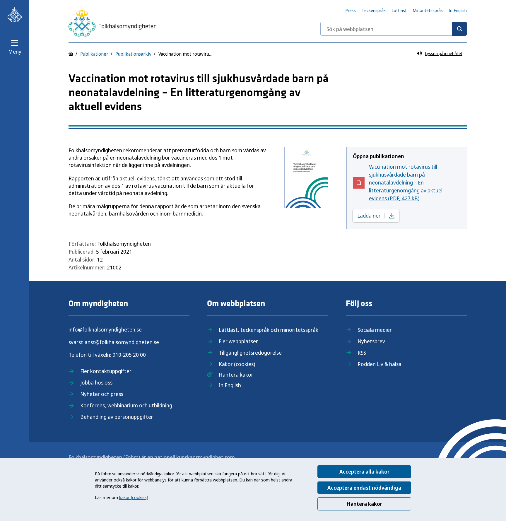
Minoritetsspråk (428, 10)
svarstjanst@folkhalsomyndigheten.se (114, 342)
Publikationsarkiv (133, 54)
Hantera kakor (364, 503)
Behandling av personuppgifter (116, 416)
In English (458, 10)
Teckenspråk (374, 10)
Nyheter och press (101, 393)
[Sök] (459, 29)
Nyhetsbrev (371, 341)
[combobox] (393, 29)
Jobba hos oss (96, 382)
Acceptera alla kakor (364, 471)
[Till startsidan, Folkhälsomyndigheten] (14, 14)
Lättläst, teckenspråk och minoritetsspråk (268, 329)
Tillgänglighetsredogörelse (250, 352)
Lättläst (399, 10)
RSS (362, 352)
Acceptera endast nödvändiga (364, 487)
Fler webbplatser (238, 341)
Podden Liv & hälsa (379, 364)
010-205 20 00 (129, 354)
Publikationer (94, 54)
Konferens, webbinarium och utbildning (126, 405)
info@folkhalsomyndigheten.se (105, 329)
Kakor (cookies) (237, 364)
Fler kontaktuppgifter (105, 371)
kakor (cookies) (133, 497)
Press (350, 10)
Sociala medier (375, 329)
